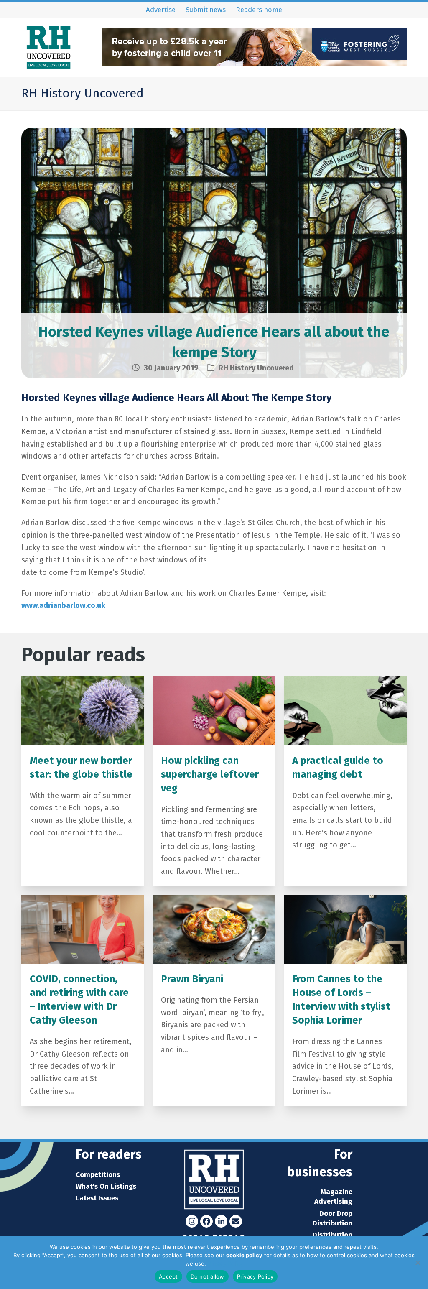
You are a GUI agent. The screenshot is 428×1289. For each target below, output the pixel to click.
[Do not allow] (417, 1262)
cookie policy (244, 1255)
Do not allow (207, 1276)
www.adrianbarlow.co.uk (63, 605)
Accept (168, 1276)
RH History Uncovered (256, 368)
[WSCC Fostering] (254, 63)
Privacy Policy (225, 1263)
